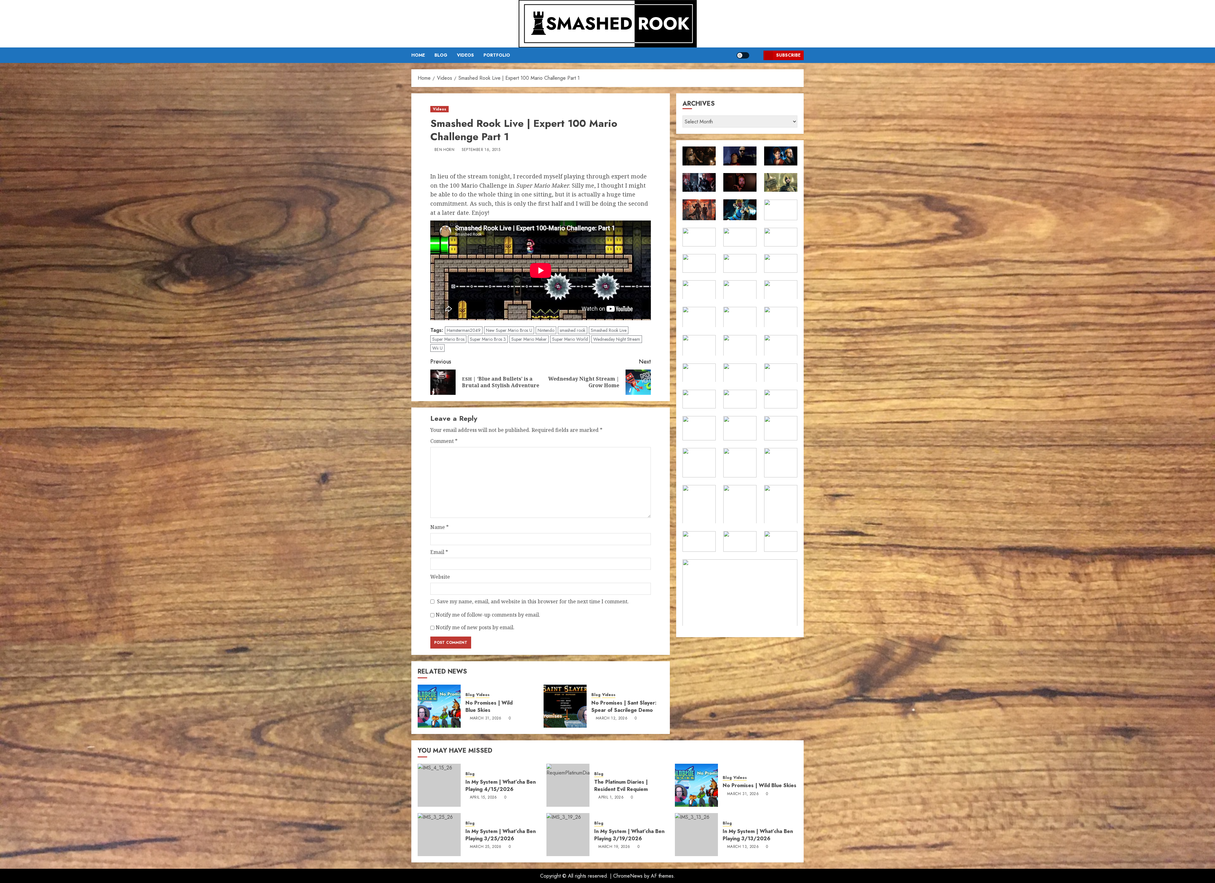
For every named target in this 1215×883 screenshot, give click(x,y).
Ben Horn (444, 149)
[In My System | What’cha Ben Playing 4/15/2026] (439, 785)
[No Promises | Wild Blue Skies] (439, 706)
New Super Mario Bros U (509, 330)
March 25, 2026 (486, 846)
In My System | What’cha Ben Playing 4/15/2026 (500, 785)
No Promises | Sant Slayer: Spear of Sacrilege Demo (624, 706)
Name (439, 527)
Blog (440, 55)
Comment (444, 441)
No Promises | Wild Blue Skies (489, 706)
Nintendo (546, 330)
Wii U (437, 348)
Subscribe (788, 55)
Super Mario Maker (529, 339)
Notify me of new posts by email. (475, 627)
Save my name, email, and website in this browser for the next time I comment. (533, 601)
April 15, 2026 (483, 797)
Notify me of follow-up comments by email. (488, 614)
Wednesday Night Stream (616, 339)
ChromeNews (628, 876)
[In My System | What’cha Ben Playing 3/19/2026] (567, 834)
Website (440, 576)
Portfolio (496, 55)
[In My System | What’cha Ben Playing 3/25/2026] (439, 834)
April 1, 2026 (611, 797)
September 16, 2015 (481, 149)
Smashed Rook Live (608, 330)
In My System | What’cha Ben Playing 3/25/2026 (500, 835)
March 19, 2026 (614, 846)
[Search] (756, 55)
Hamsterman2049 (464, 330)
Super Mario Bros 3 (488, 339)
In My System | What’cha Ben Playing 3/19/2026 (629, 835)
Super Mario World (570, 339)
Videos (465, 55)
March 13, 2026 (743, 846)
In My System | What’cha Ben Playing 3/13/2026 (758, 835)
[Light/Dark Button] (743, 55)
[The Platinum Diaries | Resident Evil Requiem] (567, 785)
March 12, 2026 (611, 718)
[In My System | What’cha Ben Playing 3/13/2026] (696, 834)
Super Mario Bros (448, 339)
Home (418, 55)
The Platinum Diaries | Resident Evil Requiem (621, 785)
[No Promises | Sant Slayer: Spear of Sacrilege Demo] (565, 706)
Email (439, 552)
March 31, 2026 (486, 718)
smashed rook (572, 330)
